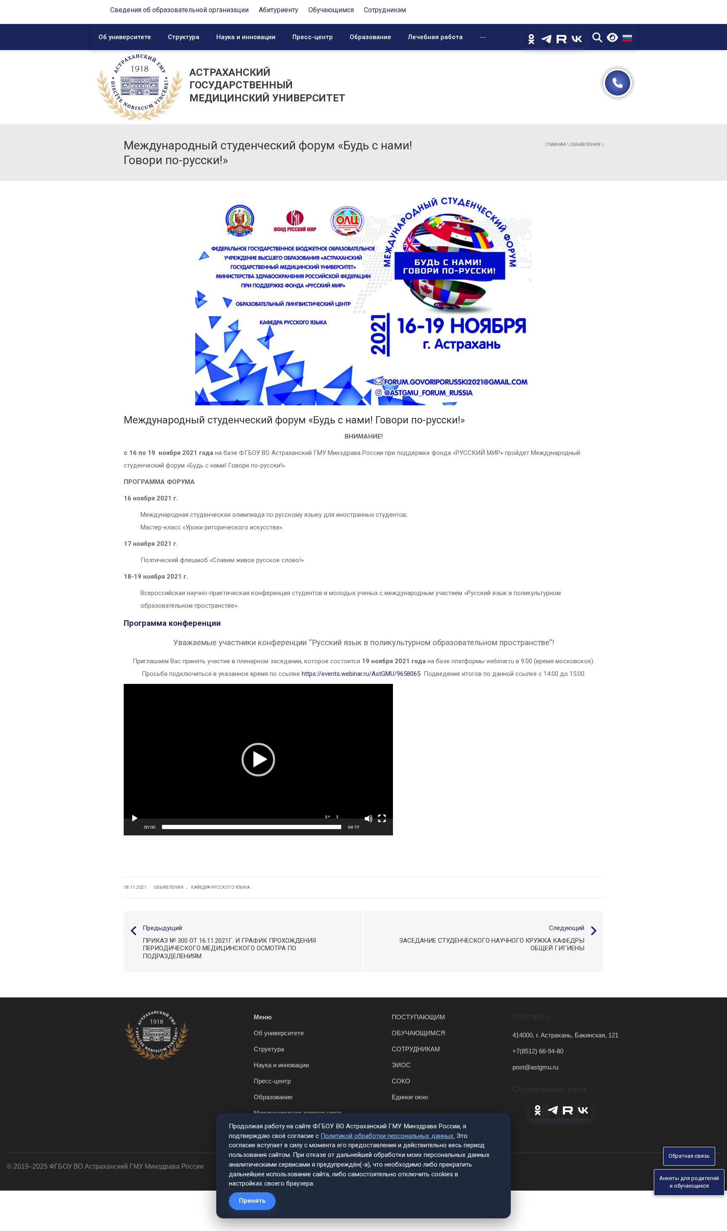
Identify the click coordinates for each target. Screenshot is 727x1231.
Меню (263, 1017)
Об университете (124, 37)
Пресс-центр (312, 37)
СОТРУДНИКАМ (416, 1049)
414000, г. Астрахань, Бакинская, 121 (565, 1035)
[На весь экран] (382, 818)
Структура (183, 37)
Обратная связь (689, 1156)
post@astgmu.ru (535, 1067)
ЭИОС (401, 1065)
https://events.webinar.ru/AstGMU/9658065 (363, 674)
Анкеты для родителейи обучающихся (689, 1182)
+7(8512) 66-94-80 (537, 1051)
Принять (252, 1200)
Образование (370, 37)
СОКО (401, 1081)
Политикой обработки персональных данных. (388, 1136)
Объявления (585, 144)
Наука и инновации (246, 37)
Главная (555, 144)
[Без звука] (368, 818)
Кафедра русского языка (220, 887)
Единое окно (410, 1097)
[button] (258, 759)
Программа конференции (172, 623)
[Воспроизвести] (134, 818)
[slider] (251, 827)
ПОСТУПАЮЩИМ (418, 1017)
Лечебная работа (435, 37)
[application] (258, 759)
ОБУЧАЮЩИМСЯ (418, 1033)
